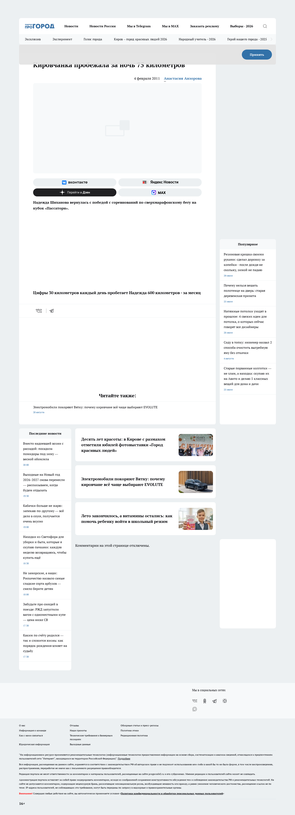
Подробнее (124, 758)
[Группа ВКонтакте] (74, 182)
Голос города (93, 39)
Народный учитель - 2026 (197, 39)
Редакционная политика (134, 735)
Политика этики (130, 730)
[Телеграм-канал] (215, 701)
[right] (271, 39)
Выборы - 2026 (241, 26)
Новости (71, 26)
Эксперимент (62, 39)
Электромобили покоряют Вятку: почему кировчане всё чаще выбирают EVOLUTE (95, 409)
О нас (22, 725)
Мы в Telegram (139, 26)
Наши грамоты (78, 730)
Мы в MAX (170, 26)
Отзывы (74, 725)
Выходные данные (80, 744)
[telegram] (53, 311)
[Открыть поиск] (265, 26)
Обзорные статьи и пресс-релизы (140, 725)
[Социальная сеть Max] (160, 192)
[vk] (39, 311)
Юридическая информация (34, 744)
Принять (257, 55)
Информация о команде (32, 730)
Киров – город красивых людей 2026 (140, 39)
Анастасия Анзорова (183, 78)
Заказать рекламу (204, 26)
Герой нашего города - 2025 (247, 39)
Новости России (103, 26)
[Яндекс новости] (160, 182)
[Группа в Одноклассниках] (205, 701)
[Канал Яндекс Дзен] (74, 192)
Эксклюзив (33, 39)
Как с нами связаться (31, 735)
